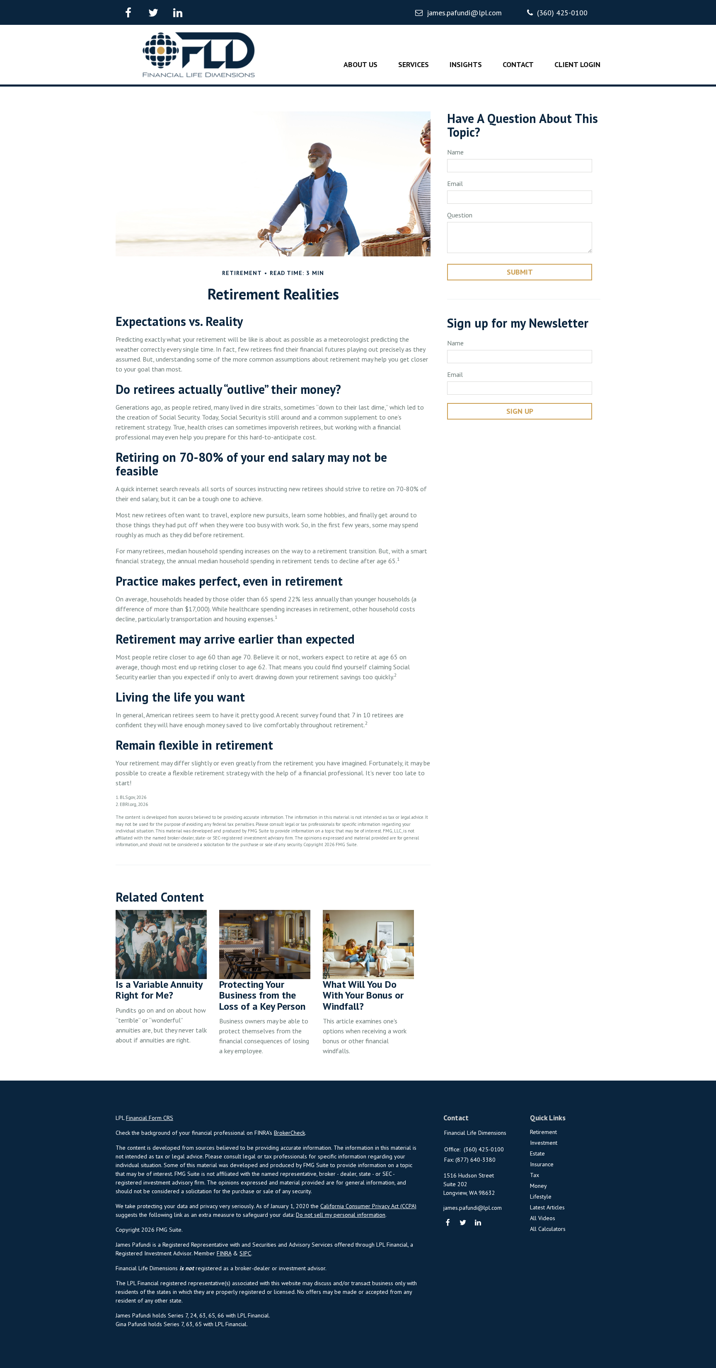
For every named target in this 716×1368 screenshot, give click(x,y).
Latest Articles (547, 1207)
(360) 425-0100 (562, 12)
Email (455, 183)
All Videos (542, 1218)
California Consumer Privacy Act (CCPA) (368, 1206)
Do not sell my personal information (340, 1214)
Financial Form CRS (149, 1118)
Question (459, 215)
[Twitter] (463, 1223)
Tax (534, 1175)
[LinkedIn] (478, 1223)
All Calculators (548, 1229)
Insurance (542, 1164)
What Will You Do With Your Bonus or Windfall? (363, 995)
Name (455, 152)
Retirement (543, 1132)
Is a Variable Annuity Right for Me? (159, 989)
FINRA (224, 1253)
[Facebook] (448, 1223)
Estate (537, 1153)
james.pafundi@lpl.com (464, 12)
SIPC (245, 1253)
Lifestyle (541, 1196)
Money (538, 1185)
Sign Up (519, 411)
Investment (543, 1142)
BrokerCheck (289, 1132)
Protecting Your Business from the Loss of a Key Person (262, 995)
